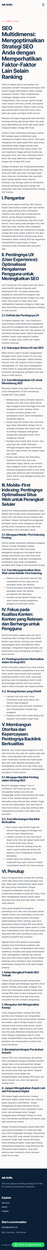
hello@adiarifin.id (9, 1227)
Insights (5, 1211)
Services (5, 1203)
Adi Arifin (7, 4)
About (4, 1207)
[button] (28, 1244)
